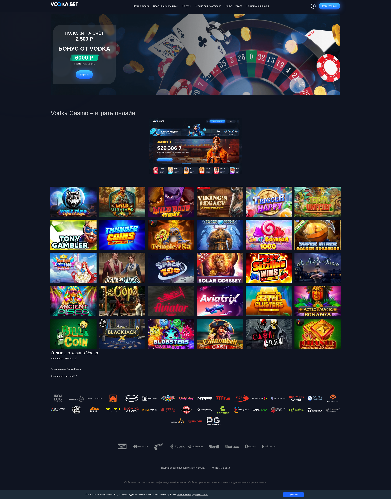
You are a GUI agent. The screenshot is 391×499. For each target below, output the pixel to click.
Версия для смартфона (208, 6)
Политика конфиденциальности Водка (183, 467)
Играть (84, 74)
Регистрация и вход (258, 6)
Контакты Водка (221, 467)
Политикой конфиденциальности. (192, 494)
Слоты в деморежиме (165, 6)
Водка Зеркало (233, 6)
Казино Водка (141, 6)
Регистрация (329, 6)
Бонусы (186, 6)
